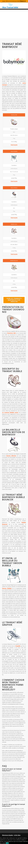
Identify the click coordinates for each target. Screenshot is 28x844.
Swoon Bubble (7, 588)
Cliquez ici (23, 1)
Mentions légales (7, 835)
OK (7, 843)
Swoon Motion (11, 456)
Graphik (17, 646)
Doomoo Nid (11, 333)
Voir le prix (14, 145)
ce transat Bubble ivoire (10, 412)
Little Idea (17, 835)
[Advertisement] (14, 24)
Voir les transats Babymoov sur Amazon (14, 300)
